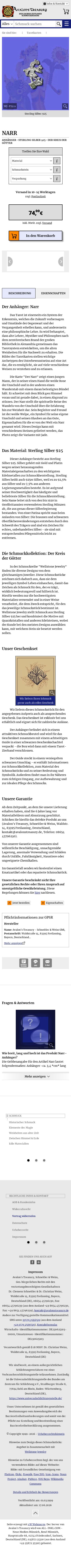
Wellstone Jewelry (35, 1451)
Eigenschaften (54, 902)
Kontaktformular (47, 1324)
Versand (45, 222)
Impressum (19, 1236)
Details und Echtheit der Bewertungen (35, 1492)
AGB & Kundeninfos (23, 1202)
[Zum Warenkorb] (66, 11)
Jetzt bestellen (21, 902)
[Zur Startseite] (8, 11)
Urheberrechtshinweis (51, 1433)
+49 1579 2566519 (24, 1324)
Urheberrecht (20, 1229)
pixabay (22, 1479)
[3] (44, 1160)
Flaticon (9, 1474)
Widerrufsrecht (21, 1209)
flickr (18, 1474)
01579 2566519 (31, 1319)
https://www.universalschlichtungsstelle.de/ (35, 1398)
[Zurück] (10, 261)
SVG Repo (44, 1479)
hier (14, 32)
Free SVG (39, 1474)
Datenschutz (19, 1223)
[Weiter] (60, 261)
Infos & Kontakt (54, 3)
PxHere (32, 1479)
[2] (36, 1160)
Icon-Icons (52, 1474)
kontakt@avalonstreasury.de (51, 1310)
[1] (28, 1160)
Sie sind (6, 32)
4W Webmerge (36, 1524)
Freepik (27, 1474)
